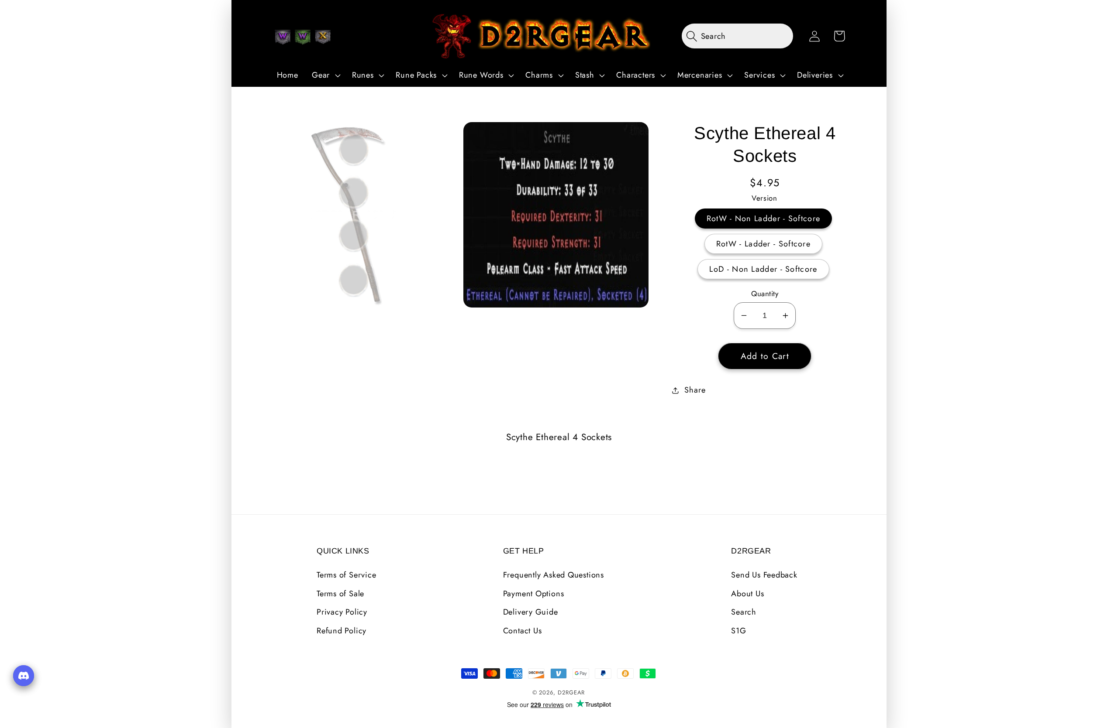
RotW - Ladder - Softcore (763, 244)
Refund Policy (341, 630)
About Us (747, 593)
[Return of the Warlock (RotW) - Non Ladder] (282, 37)
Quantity (764, 294)
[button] (325, 75)
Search (743, 612)
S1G (738, 630)
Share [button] (694, 390)
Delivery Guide (530, 612)
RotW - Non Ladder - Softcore (763, 218)
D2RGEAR (571, 692)
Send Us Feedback (764, 575)
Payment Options (533, 593)
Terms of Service (346, 575)
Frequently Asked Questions (553, 575)
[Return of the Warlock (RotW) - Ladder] (302, 37)
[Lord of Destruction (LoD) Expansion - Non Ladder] (322, 37)
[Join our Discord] (23, 675)
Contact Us (522, 630)
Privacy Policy (342, 612)
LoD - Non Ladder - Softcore (763, 269)
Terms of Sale (340, 593)
